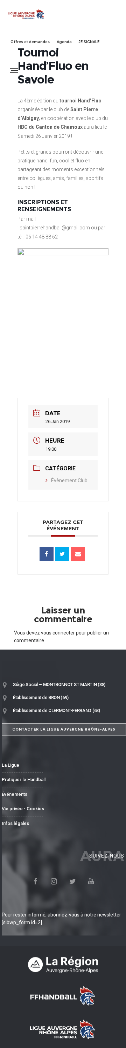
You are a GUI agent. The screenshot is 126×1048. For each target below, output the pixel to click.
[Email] (78, 554)
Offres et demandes (30, 42)
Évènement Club (69, 480)
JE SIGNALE (89, 42)
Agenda (64, 42)
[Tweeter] (62, 554)
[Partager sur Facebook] (47, 554)
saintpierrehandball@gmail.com (55, 227)
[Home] (63, 965)
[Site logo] (26, 14)
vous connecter (58, 633)
